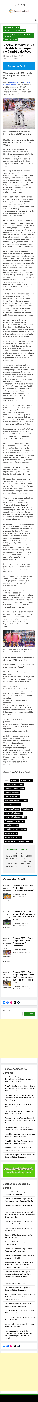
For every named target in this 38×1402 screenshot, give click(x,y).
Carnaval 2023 (26, 781)
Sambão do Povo (11, 825)
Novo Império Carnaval (13, 813)
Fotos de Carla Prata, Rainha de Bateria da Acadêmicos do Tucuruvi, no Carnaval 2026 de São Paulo (20, 1120)
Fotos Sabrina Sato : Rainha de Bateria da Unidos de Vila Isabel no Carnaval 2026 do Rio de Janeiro (20, 1097)
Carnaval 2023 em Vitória (14, 789)
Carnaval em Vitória (12, 797)
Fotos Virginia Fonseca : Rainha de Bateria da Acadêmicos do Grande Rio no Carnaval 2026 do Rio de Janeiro (20, 1088)
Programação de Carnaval (14, 821)
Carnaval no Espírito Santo (15, 31)
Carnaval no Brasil (11, 27)
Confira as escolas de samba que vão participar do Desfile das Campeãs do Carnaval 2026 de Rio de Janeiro (18, 1274)
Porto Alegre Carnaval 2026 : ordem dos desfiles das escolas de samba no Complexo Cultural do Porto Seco (19, 1265)
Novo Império (14, 82)
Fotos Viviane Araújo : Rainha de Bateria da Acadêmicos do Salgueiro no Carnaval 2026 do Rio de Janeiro (19, 1079)
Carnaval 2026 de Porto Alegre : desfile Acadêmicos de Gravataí (23, 888)
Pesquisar (6, 1010)
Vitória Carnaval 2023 (13, 837)
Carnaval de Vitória (12, 793)
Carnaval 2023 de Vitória (14, 785)
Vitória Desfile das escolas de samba (18, 841)
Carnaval (14, 781)
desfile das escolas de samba (16, 801)
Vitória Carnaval (10, 40)
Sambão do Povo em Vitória (15, 829)
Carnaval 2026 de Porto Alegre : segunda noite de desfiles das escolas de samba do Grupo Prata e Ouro (23, 977)
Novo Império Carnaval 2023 (15, 817)
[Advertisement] (19, 1038)
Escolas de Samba (12, 809)
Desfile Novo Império (12, 805)
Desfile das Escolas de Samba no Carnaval (17, 35)
